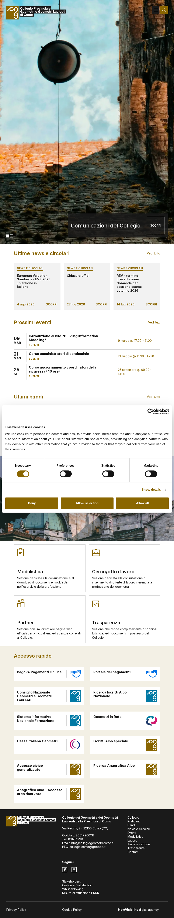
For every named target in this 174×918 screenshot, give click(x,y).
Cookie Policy (72, 909)
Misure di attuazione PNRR (80, 893)
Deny (32, 503)
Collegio (133, 817)
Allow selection (87, 503)
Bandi (131, 825)
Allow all (142, 503)
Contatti (133, 852)
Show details (151, 489)
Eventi (132, 833)
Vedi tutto (153, 253)
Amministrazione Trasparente (139, 846)
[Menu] (155, 10)
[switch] (66, 473)
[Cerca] (164, 10)
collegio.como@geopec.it (87, 847)
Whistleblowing (72, 889)
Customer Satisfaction (77, 885)
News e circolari (30, 268)
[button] (7, 235)
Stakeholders (71, 881)
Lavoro (132, 840)
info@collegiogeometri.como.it (92, 843)
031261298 (75, 839)
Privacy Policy (16, 909)
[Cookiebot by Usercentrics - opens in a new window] (150, 411)
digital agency (138, 909)
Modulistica (135, 836)
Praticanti (134, 821)
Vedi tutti (154, 322)
